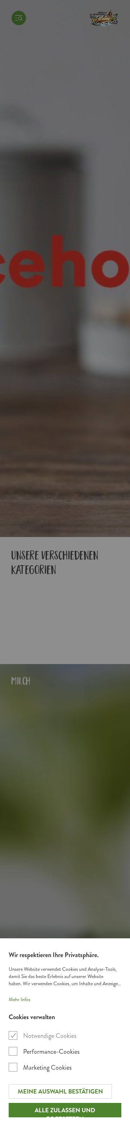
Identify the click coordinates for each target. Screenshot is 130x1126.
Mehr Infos (19, 999)
